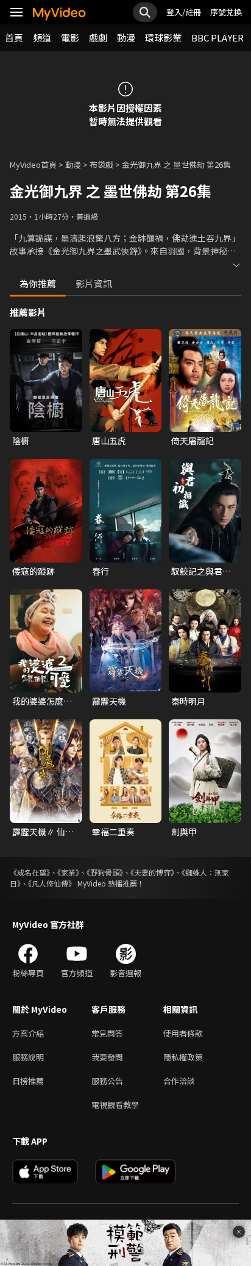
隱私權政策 (183, 1057)
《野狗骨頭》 (105, 872)
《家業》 (68, 872)
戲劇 (98, 37)
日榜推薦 (28, 1081)
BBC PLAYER (217, 37)
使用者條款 (183, 1033)
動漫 (126, 37)
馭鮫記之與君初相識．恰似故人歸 (201, 571)
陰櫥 (20, 440)
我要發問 (107, 1057)
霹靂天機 (109, 701)
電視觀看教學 (115, 1104)
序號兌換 (226, 12)
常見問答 (107, 1033)
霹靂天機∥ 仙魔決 (43, 831)
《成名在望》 (30, 872)
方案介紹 (28, 1033)
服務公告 (107, 1081)
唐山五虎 (109, 440)
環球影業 (163, 37)
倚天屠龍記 (192, 440)
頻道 (42, 37)
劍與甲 (184, 831)
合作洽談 (179, 1081)
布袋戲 (101, 164)
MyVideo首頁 (33, 164)
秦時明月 (188, 701)
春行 (100, 571)
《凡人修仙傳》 (52, 883)
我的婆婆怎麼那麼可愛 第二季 (42, 701)
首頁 (14, 37)
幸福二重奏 (113, 831)
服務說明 (28, 1057)
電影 (70, 37)
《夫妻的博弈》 (152, 872)
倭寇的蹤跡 (33, 571)
